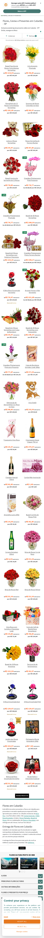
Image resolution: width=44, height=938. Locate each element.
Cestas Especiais (29, 816)
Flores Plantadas (24, 818)
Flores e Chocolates (29, 820)
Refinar (32, 36)
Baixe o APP (22, 11)
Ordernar (11, 36)
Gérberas (31, 843)
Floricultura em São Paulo (9, 866)
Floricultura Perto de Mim (22, 855)
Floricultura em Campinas (27, 866)
